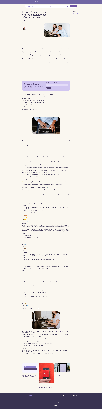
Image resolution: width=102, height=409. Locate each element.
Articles (55, 396)
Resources (57, 6)
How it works (39, 396)
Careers (47, 398)
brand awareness (59, 67)
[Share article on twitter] (77, 13)
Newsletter (55, 405)
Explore (55, 395)
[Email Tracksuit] (74, 395)
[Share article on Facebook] (79, 13)
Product (40, 6)
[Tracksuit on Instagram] (76, 395)
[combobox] (75, 407)
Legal (63, 395)
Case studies (55, 398)
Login (67, 6)
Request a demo (73, 6)
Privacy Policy (64, 396)
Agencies (51, 6)
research (29, 66)
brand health (42, 60)
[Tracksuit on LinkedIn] (73, 395)
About (45, 6)
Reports (55, 399)
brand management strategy (58, 331)
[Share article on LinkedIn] (73, 13)
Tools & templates (56, 402)
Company (47, 395)
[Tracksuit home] (29, 395)
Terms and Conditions (65, 398)
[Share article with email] (75, 13)
